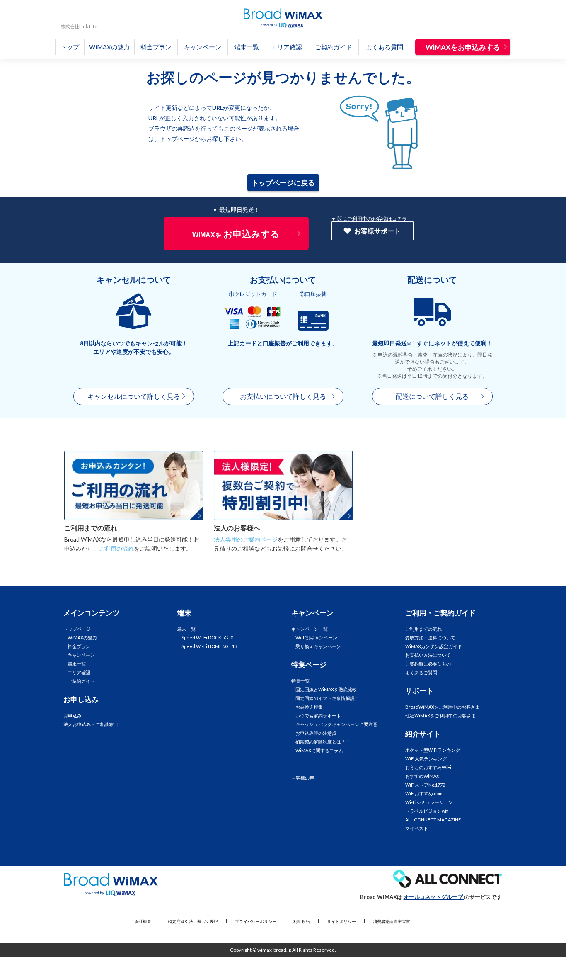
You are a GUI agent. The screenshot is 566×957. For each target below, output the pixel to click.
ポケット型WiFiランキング (432, 750)
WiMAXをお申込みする (463, 47)
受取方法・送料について (430, 637)
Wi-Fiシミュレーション (429, 802)
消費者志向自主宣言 (391, 921)
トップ (69, 47)
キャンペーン (202, 47)
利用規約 (301, 921)
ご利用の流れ (116, 548)
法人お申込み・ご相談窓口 (90, 724)
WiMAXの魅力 (109, 47)
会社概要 (143, 921)
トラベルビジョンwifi (427, 811)
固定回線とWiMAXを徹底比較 (326, 689)
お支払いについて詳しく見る (283, 396)
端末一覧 (246, 47)
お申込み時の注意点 (315, 733)
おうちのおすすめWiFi (428, 767)
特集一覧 (300, 680)
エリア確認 (286, 47)
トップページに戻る (283, 182)
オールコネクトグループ (434, 897)
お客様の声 (302, 777)
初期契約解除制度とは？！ (322, 741)
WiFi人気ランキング (426, 758)
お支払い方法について (428, 655)
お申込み (72, 715)
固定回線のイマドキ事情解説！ (327, 698)
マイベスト (416, 828)
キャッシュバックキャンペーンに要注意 (336, 724)
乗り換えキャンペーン (318, 646)
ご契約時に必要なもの (428, 663)
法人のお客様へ (237, 528)
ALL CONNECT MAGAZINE (433, 819)
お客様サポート (377, 231)
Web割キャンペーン (316, 637)
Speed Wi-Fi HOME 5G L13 (209, 646)
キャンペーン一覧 (309, 629)
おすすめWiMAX (422, 776)
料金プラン (156, 47)
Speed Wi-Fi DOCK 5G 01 (207, 637)
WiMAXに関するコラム (319, 750)
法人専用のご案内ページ (246, 539)
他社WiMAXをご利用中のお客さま (440, 715)
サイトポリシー (341, 921)
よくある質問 (384, 47)
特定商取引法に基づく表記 (193, 921)
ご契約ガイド (333, 47)
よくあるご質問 (421, 672)
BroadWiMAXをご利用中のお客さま (442, 706)
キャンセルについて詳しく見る (133, 396)
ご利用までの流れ (90, 528)
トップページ (77, 629)
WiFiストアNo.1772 (425, 784)
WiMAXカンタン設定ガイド (433, 646)
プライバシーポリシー (255, 921)
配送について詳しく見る (432, 396)
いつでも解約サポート (318, 715)
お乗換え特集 (309, 706)
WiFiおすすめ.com (424, 793)
